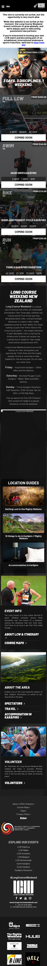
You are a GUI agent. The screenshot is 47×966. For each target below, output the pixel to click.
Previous (3, 73)
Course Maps (14, 643)
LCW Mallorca (23, 847)
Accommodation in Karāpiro (23, 565)
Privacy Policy (23, 814)
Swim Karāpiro (23, 863)
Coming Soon (23, 137)
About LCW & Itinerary (22, 634)
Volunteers (14, 783)
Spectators (14, 703)
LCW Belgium (23, 857)
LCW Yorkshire (23, 853)
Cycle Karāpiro (23, 866)
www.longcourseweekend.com (23, 902)
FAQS (23, 810)
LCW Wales (23, 850)
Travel (10, 709)
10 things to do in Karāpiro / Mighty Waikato (23, 537)
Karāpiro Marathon (23, 870)
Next (44, 73)
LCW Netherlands (23, 860)
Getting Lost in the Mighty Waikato (23, 509)
